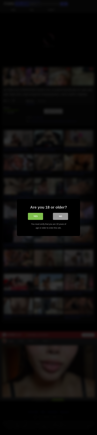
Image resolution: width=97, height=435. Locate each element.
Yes (35, 216)
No (60, 216)
